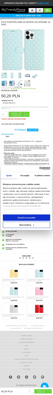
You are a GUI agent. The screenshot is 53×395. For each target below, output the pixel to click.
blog (26, 356)
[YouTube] (34, 377)
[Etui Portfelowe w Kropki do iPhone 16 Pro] (23, 71)
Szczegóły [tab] (24, 175)
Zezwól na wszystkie (26, 217)
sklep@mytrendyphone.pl (33, 328)
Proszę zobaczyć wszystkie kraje (26, 359)
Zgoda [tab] (9, 175)
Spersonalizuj (25, 225)
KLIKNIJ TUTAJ (43, 3)
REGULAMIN (26, 369)
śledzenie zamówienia (26, 342)
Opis (7, 136)
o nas (26, 346)
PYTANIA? (26, 130)
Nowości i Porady (26, 362)
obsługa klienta (26, 339)
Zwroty (26, 349)
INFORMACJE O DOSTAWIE (9, 90)
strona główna (26, 336)
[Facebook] (10, 377)
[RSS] (26, 377)
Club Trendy (26, 352)
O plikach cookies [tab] (42, 175)
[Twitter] (18, 377)
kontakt (26, 366)
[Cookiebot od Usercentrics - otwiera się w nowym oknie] (39, 168)
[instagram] (42, 377)
